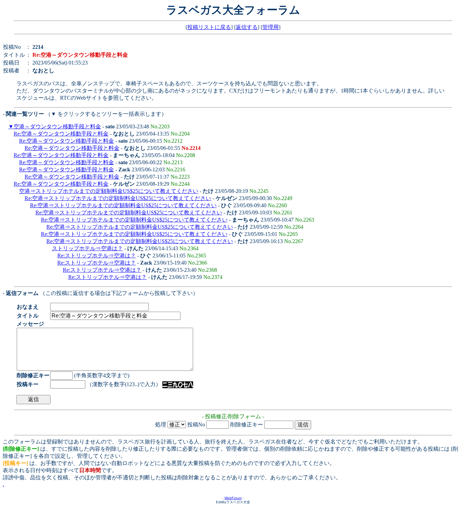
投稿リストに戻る (209, 27)
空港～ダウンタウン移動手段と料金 (57, 126)
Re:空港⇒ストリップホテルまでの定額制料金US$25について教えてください (118, 198)
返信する (247, 27)
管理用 (270, 27)
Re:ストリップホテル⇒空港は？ (96, 255)
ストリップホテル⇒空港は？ (87, 248)
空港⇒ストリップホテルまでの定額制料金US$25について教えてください (108, 191)
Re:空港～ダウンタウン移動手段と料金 (61, 134)
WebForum (233, 498)
